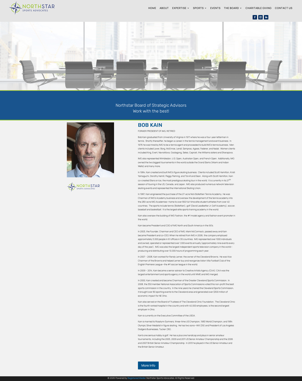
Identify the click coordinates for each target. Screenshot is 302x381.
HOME (152, 8)
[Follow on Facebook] (255, 17)
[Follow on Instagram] (260, 17)
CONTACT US (283, 8)
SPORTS (198, 8)
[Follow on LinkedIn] (266, 17)
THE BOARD (231, 8)
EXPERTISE (179, 8)
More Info (148, 365)
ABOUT (164, 8)
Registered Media (136, 377)
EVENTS (215, 8)
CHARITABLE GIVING (258, 8)
